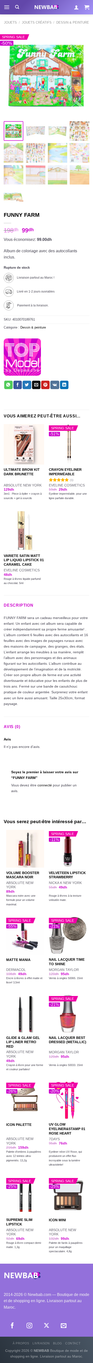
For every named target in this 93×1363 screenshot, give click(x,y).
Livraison (41, 1343)
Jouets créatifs (37, 22)
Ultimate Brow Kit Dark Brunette (22, 472)
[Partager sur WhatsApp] (8, 385)
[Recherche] (17, 7)
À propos (21, 1343)
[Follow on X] (46, 1326)
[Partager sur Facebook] (17, 385)
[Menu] (7, 7)
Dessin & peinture (72, 22)
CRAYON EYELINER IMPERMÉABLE (65, 472)
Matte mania (18, 960)
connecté (44, 785)
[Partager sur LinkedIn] (64, 385)
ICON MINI (57, 1220)
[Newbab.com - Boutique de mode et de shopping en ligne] (46, 7)
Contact (72, 1343)
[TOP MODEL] (22, 357)
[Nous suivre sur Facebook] (12, 1326)
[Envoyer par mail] (36, 385)
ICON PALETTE (18, 1125)
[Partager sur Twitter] (27, 385)
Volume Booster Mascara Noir (22, 875)
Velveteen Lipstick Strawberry (67, 875)
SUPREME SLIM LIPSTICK (19, 1222)
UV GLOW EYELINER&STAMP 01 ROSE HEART (67, 1129)
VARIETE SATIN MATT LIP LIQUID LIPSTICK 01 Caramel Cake (24, 560)
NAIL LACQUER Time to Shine (67, 962)
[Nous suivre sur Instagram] (29, 1326)
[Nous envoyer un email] (63, 1326)
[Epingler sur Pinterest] (45, 385)
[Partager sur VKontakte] (54, 385)
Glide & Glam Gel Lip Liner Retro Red (23, 1042)
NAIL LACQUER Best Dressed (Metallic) (67, 1040)
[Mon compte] (76, 7)
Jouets (10, 22)
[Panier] (86, 7)
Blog (57, 1343)
